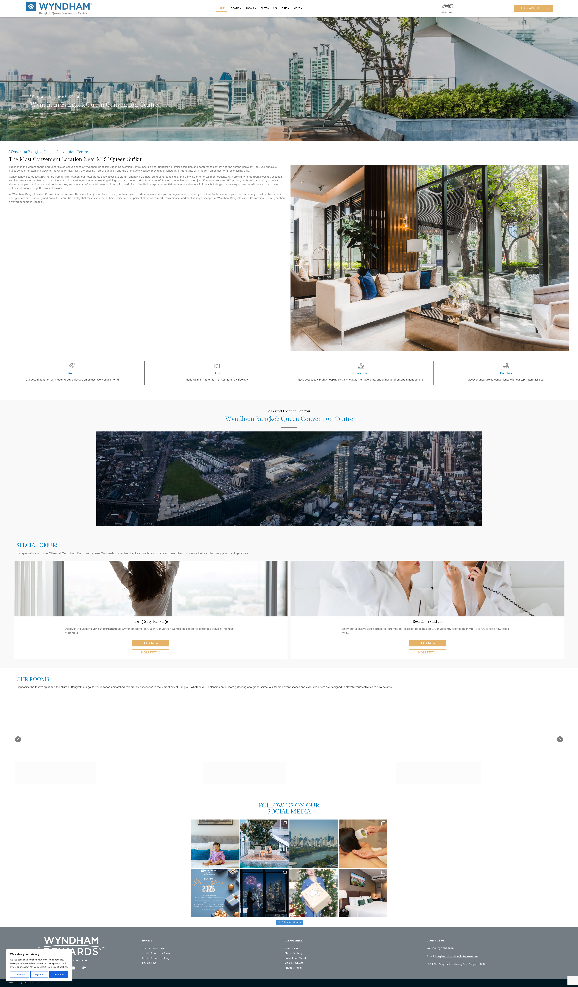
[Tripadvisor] (84, 968)
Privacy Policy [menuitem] (293, 968)
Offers (265, 8)
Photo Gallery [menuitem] (293, 953)
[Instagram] (73, 968)
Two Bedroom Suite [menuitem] (154, 948)
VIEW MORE (359, 779)
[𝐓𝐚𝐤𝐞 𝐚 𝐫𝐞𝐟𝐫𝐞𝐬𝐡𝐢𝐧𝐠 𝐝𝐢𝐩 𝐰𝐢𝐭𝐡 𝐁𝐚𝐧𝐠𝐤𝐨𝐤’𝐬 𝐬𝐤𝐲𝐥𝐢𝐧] (264, 844)
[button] (425, 349)
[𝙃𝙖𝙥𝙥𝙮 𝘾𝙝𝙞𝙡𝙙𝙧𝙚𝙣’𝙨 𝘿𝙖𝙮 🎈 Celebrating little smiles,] (215, 844)
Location (235, 8)
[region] (39, 965)
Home (222, 8)
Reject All (39, 974)
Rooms (250, 8)
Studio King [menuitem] (149, 963)
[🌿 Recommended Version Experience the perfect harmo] (313, 844)
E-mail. (452, 956)
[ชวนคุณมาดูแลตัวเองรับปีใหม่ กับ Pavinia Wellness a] (363, 844)
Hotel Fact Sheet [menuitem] (295, 958)
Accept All (59, 974)
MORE (297, 8)
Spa (275, 8)
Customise (19, 974)
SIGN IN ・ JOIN (447, 12)
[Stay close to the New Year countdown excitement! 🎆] (264, 893)
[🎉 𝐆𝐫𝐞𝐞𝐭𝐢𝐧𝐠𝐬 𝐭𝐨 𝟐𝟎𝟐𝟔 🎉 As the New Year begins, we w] (215, 893)
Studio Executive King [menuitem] (155, 958)
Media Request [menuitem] (293, 963)
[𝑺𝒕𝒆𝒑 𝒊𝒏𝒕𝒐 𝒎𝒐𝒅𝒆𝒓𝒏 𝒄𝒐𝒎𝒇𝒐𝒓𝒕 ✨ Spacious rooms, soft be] (363, 893)
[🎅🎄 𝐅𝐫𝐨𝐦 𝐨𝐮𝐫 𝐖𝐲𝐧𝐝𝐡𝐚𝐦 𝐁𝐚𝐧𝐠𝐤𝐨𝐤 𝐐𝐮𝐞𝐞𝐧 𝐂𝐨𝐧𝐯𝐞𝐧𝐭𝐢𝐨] (313, 893)
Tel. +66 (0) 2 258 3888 (440, 948)
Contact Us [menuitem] (291, 948)
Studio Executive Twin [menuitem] (156, 953)
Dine (284, 8)
